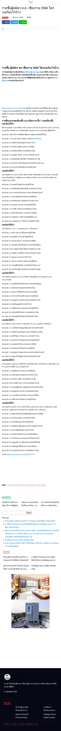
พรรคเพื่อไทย (36, 138)
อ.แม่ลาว (14, 228)
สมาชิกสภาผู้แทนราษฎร (31, 72)
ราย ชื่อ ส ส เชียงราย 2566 (12, 485)
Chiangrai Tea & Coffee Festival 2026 (19, 540)
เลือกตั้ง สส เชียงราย (41, 485)
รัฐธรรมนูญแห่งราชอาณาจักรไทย (13, 108)
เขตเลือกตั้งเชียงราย (31, 485)
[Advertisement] (30, 94)
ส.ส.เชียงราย (22, 485)
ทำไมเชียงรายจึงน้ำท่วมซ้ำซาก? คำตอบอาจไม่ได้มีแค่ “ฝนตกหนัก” (30, 521)
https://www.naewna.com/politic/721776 (21, 454)
